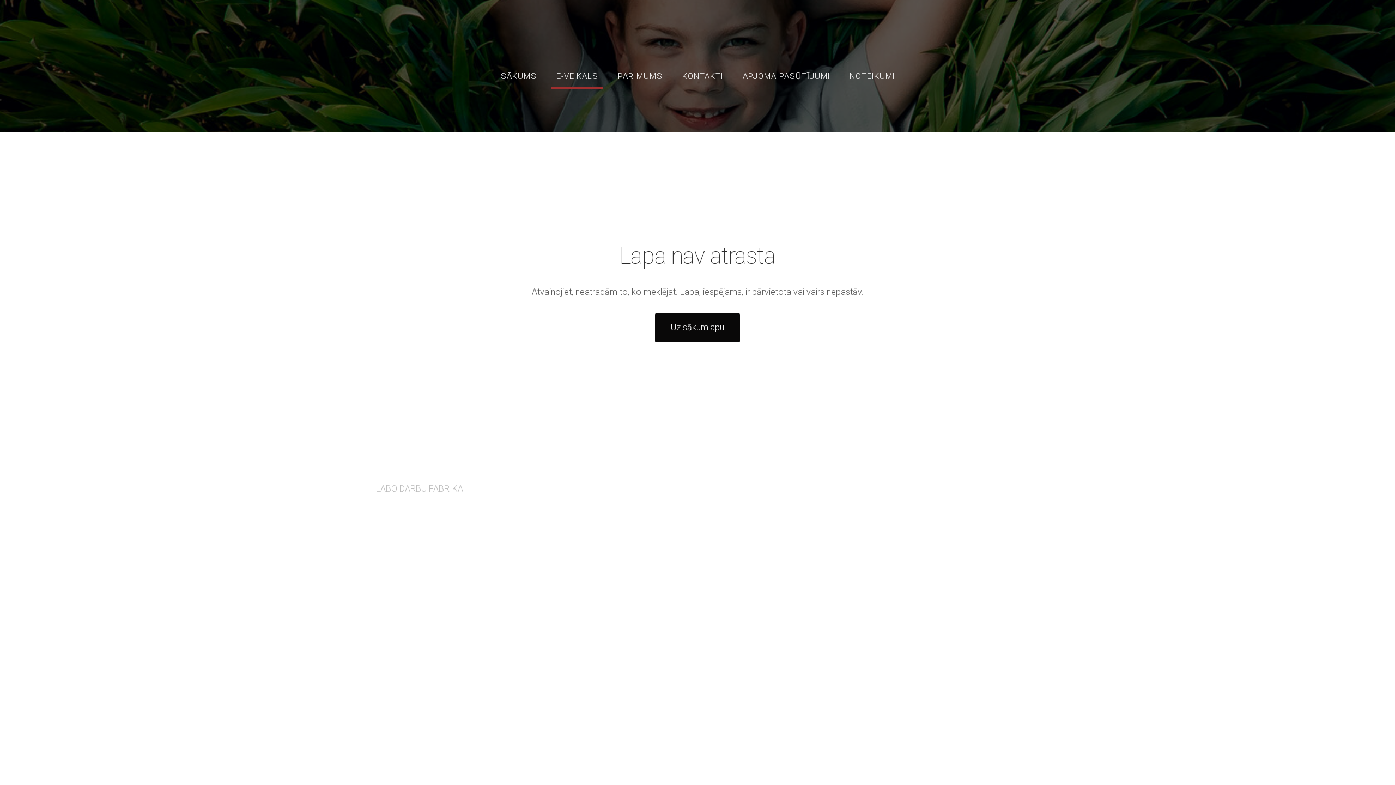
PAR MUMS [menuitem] (640, 76)
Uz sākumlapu (697, 327)
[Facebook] (984, 482)
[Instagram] (1008, 482)
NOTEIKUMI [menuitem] (872, 76)
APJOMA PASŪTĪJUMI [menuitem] (786, 76)
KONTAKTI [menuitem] (702, 76)
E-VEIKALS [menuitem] (577, 76)
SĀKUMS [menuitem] (519, 76)
